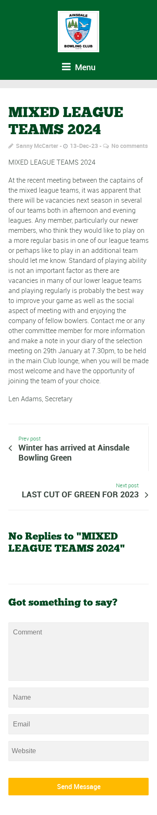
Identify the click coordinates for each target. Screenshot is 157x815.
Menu (84, 67)
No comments (129, 146)
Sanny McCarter (37, 146)
